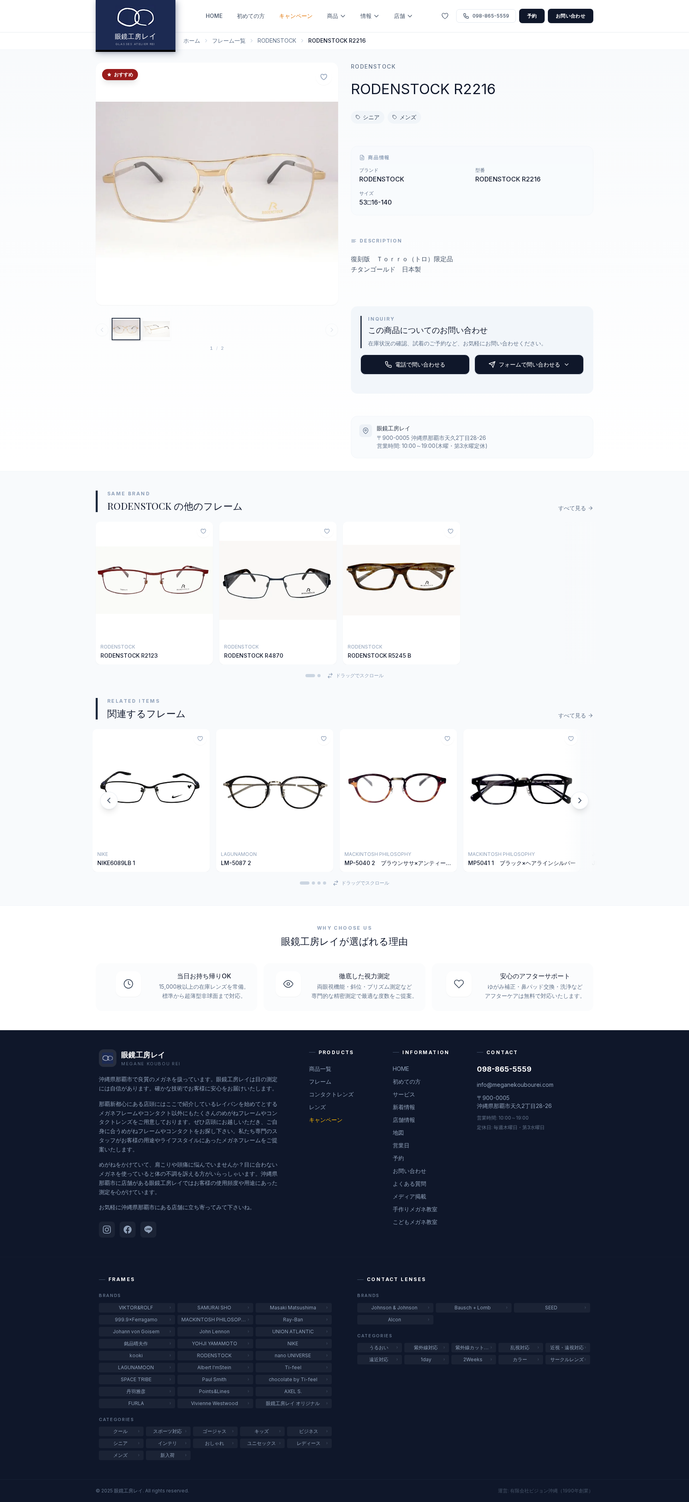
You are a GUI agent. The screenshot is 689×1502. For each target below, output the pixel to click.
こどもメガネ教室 (415, 1221)
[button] (217, 184)
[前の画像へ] (102, 329)
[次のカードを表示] (580, 800)
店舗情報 (404, 1119)
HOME (214, 15)
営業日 (401, 1145)
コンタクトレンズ (331, 1094)
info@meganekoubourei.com (515, 1084)
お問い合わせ (570, 16)
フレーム (320, 1081)
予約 (532, 16)
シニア (371, 117)
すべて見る (572, 508)
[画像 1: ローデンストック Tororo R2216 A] (126, 329)
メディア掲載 (409, 1196)
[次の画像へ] (331, 329)
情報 (366, 15)
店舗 (399, 15)
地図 (398, 1132)
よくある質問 (409, 1183)
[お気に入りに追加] (324, 77)
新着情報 (404, 1107)
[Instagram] (107, 1230)
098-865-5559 (504, 1069)
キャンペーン (296, 15)
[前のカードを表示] (109, 800)
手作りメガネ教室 (415, 1209)
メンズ (408, 117)
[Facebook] (128, 1230)
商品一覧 (320, 1068)
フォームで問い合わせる (529, 364)
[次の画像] (327, 184)
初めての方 (251, 15)
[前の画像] (107, 184)
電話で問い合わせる (420, 364)
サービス (404, 1094)
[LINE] (148, 1230)
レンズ (317, 1107)
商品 (332, 15)
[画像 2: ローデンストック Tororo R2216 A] (156, 329)
